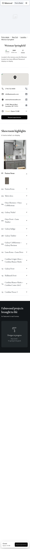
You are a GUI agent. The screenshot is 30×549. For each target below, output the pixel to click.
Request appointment (21, 544)
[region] (15, 17)
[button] (15, 77)
